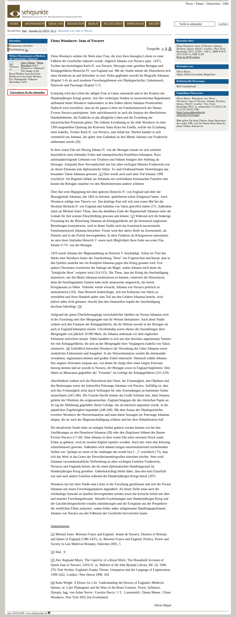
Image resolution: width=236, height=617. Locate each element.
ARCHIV (154, 23)
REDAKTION (75, 23)
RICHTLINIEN (113, 23)
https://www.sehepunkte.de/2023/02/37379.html (191, 113)
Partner (200, 3)
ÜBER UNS (55, 23)
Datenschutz (213, 3)
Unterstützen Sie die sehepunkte (27, 92)
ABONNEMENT (34, 23)
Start (24, 30)
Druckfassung (17, 49)
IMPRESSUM (135, 23)
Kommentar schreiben (21, 45)
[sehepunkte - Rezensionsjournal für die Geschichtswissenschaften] (118, 11)
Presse (189, 3)
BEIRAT (93, 23)
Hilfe (226, 3)
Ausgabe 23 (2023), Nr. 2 (42, 30)
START (14, 23)
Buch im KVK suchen (188, 57)
